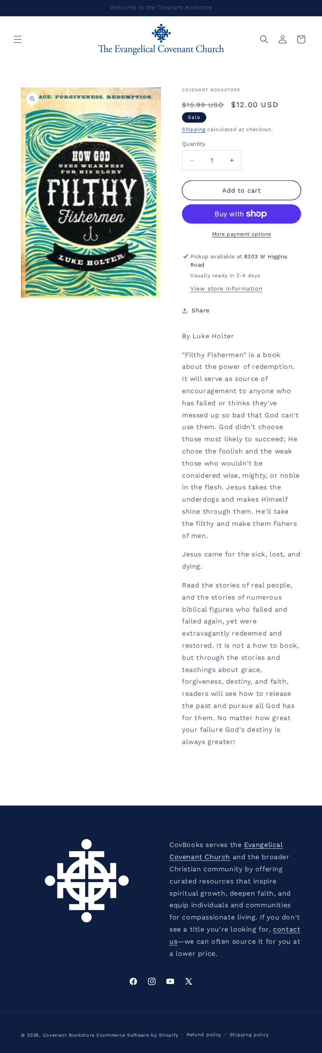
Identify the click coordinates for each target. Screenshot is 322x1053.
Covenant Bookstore (69, 1035)
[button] (17, 39)
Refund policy (204, 1035)
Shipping (193, 129)
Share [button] (201, 310)
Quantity (193, 144)
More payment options (241, 234)
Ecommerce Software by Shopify (137, 1035)
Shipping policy (249, 1035)
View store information (226, 288)
